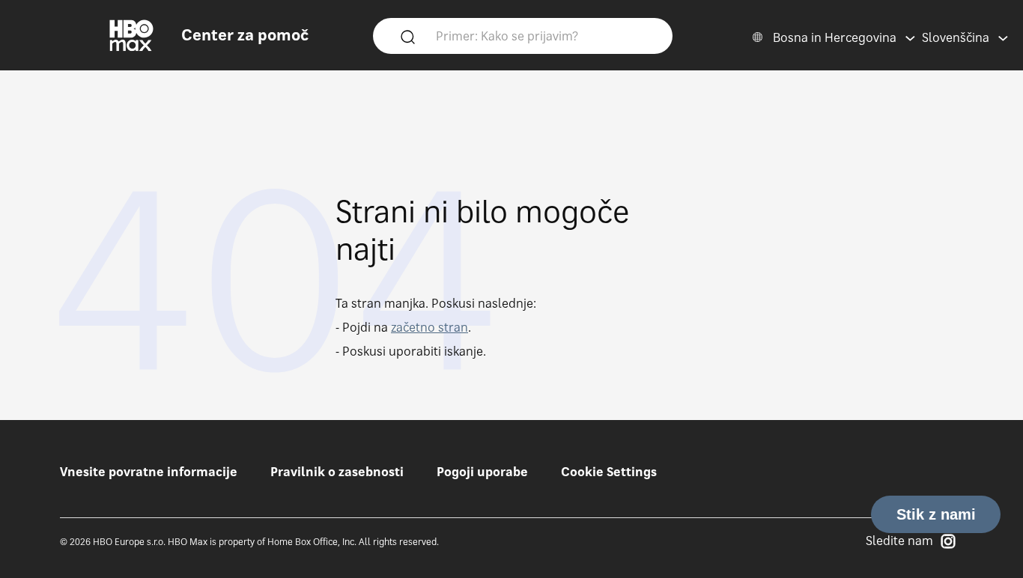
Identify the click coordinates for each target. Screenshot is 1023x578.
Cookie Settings (609, 471)
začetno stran (429, 327)
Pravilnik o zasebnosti (337, 471)
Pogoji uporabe (482, 471)
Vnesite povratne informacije (148, 471)
